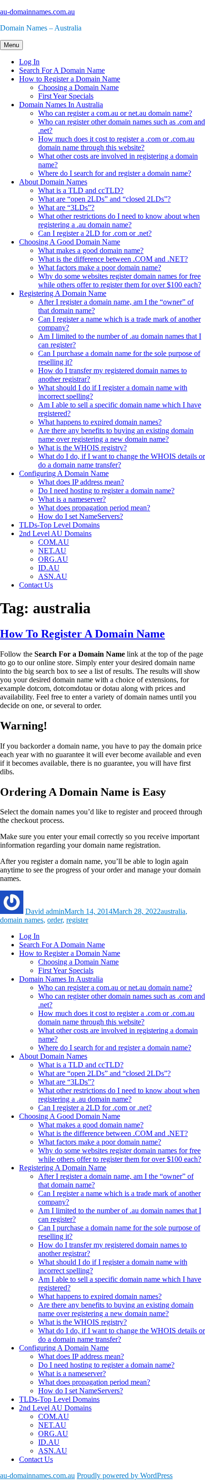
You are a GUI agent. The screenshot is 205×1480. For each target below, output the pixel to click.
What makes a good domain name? (91, 250)
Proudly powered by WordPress (125, 1475)
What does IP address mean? (81, 482)
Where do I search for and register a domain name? (114, 173)
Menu (11, 45)
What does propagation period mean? (94, 508)
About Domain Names (53, 182)
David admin (44, 911)
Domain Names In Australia (61, 105)
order (54, 920)
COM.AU (53, 542)
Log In (29, 62)
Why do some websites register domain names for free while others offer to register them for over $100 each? (119, 280)
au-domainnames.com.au (37, 12)
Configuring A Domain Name (64, 473)
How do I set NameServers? (80, 516)
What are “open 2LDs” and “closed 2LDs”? (104, 199)
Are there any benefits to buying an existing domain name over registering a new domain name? (116, 434)
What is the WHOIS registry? (82, 448)
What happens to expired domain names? (100, 422)
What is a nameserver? (72, 499)
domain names (21, 920)
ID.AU (49, 568)
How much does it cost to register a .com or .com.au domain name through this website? (116, 143)
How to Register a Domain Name (69, 79)
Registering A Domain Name (62, 293)
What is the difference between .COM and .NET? (113, 259)
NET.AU (52, 551)
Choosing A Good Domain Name (69, 242)
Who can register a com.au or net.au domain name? (115, 113)
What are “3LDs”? (66, 207)
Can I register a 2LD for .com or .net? (95, 233)
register (77, 920)
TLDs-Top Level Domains (59, 525)
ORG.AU (53, 559)
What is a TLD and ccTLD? (80, 190)
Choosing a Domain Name (78, 87)
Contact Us (36, 585)
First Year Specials (65, 96)
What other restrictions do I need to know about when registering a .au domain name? (119, 220)
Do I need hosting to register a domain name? (106, 491)
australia (173, 911)
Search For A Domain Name (62, 70)
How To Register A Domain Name (82, 634)
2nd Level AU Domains (55, 533)
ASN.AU (52, 576)
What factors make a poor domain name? (99, 268)
